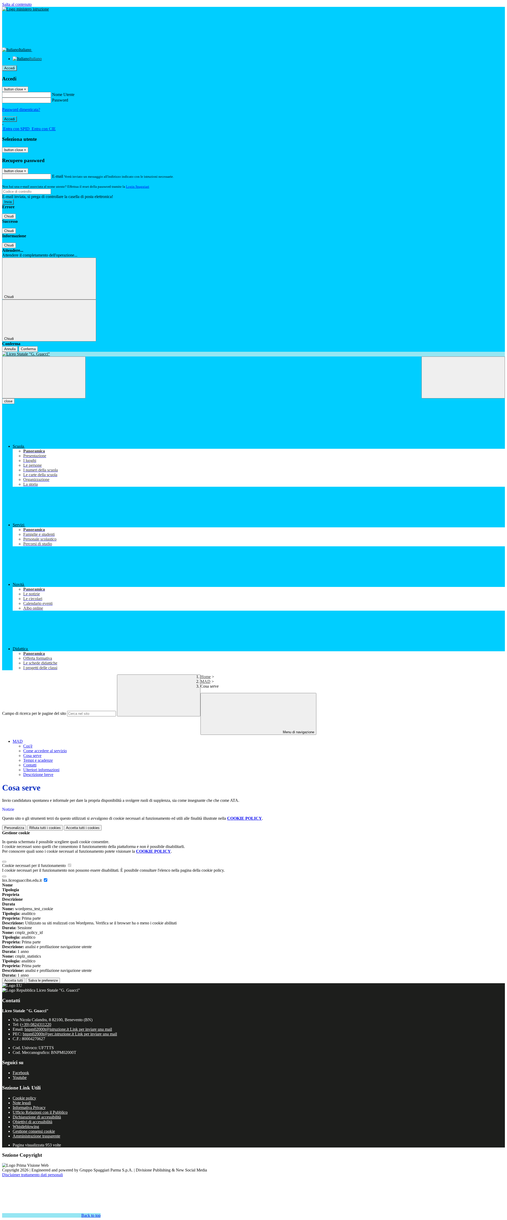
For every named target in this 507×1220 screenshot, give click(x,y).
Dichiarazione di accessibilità (37, 1117)
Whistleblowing (26, 1126)
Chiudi (9, 216)
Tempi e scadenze (38, 760)
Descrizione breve (38, 774)
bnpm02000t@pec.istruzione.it (70, 1034)
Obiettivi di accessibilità (32, 1122)
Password (60, 100)
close (8, 401)
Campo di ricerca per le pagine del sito (34, 713)
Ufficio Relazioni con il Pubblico (40, 1112)
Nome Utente (63, 94)
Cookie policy (24, 1098)
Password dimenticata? (21, 109)
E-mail (57, 176)
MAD (205, 681)
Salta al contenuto (17, 4)
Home (205, 676)
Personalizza (14, 828)
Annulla (10, 349)
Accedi (9, 68)
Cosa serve (32, 755)
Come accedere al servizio (45, 751)
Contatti (29, 765)
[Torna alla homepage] (253, 354)
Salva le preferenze (43, 980)
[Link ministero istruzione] (25, 9)
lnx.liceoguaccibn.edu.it (22, 880)
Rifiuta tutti (45, 828)
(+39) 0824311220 (35, 1024)
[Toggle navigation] (44, 377)
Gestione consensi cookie (34, 1131)
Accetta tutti (83, 828)
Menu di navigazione (298, 732)
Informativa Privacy (29, 1107)
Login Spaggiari (137, 187)
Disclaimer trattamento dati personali (32, 1175)
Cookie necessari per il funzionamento (34, 865)
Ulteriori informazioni (41, 770)
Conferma (28, 349)
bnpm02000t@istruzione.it (68, 1029)
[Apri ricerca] (463, 377)
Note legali (22, 1103)
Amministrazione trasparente (36, 1136)
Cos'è (27, 746)
